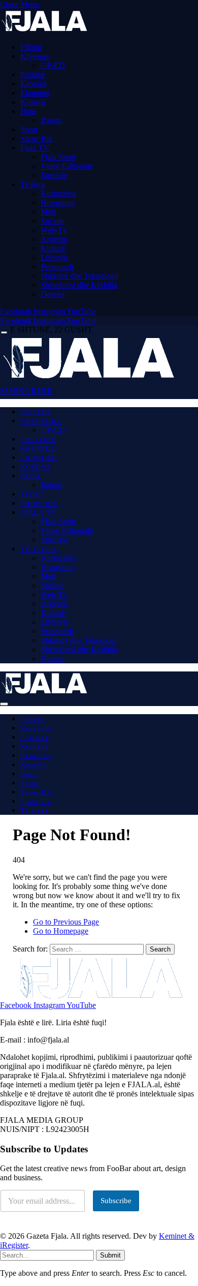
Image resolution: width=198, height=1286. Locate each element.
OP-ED (53, 65)
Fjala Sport (58, 156)
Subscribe (116, 1201)
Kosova (32, 102)
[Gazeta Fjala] (90, 378)
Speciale (54, 175)
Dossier (53, 294)
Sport (29, 129)
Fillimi (30, 47)
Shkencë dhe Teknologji (79, 275)
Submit (110, 1255)
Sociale (52, 221)
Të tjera (32, 184)
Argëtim (54, 239)
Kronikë (33, 83)
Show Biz (36, 138)
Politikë (32, 74)
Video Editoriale (67, 166)
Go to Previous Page (66, 921)
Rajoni (51, 120)
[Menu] (4, 332)
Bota (28, 111)
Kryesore (35, 56)
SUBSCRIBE (26, 390)
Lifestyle (55, 257)
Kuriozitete (58, 193)
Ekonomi (35, 92)
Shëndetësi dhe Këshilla (79, 285)
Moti (48, 211)
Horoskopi (58, 202)
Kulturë (53, 248)
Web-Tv (54, 230)
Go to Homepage (60, 931)
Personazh (57, 266)
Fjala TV (34, 147)
